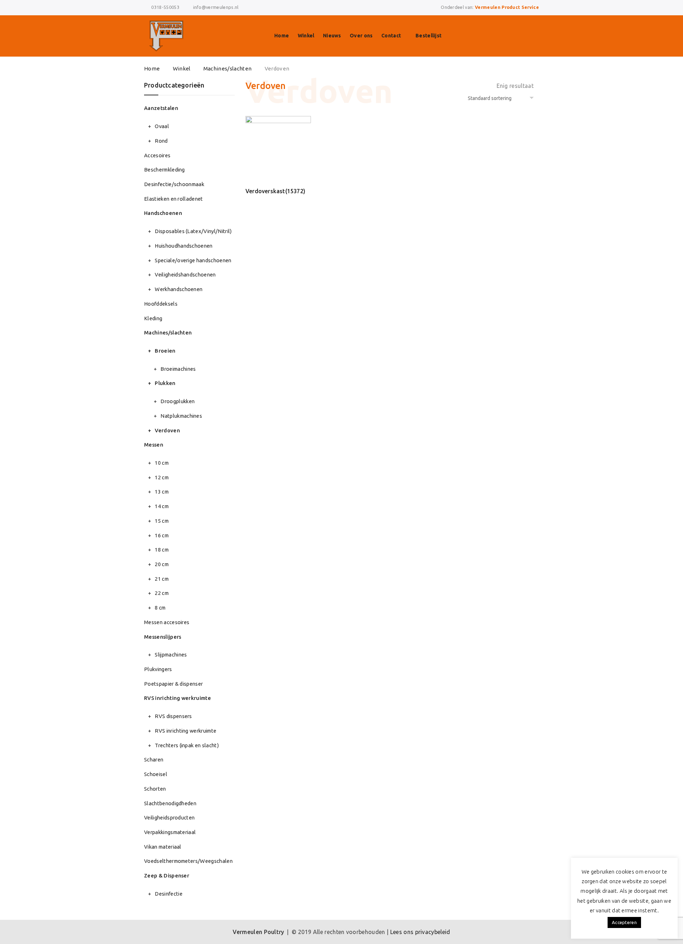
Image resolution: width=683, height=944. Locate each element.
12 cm (162, 477)
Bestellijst (428, 35)
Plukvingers (158, 669)
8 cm (160, 608)
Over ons (361, 35)
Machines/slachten (227, 68)
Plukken (165, 383)
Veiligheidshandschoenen (185, 274)
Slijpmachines (171, 655)
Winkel (306, 35)
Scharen (153, 759)
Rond (161, 141)
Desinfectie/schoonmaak (174, 184)
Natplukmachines (181, 416)
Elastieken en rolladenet (173, 199)
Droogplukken (177, 401)
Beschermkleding (164, 170)
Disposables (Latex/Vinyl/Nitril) (193, 231)
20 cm (162, 564)
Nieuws (332, 35)
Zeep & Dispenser (166, 875)
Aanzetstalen (161, 108)
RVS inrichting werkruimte (177, 698)
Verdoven (167, 430)
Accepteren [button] (624, 922)
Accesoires (157, 155)
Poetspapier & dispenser (173, 684)
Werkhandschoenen (178, 289)
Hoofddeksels (161, 304)
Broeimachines (178, 369)
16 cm (162, 535)
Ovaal (162, 126)
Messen (153, 445)
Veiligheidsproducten (169, 817)
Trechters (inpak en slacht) (187, 745)
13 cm (162, 492)
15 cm (162, 521)
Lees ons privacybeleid (420, 932)
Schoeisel (155, 774)
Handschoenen (163, 213)
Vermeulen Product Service (507, 7)
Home (281, 35)
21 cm (162, 579)
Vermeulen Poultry (258, 932)
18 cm (162, 550)
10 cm (162, 463)
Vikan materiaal (162, 847)
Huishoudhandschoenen (183, 246)
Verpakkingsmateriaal (170, 832)
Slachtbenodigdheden (170, 803)
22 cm (162, 593)
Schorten (155, 789)
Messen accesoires (166, 622)
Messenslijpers (162, 637)
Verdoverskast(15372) (275, 191)
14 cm (162, 506)
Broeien (165, 351)
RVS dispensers (173, 716)
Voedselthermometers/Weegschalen (188, 861)
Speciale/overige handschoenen (193, 260)
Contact (391, 35)
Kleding (153, 318)
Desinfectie (168, 894)
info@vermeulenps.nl (216, 7)
